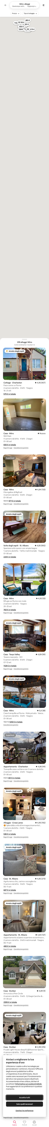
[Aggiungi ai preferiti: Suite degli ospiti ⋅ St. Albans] (42, 514)
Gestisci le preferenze (24, 1111)
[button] (10, 394)
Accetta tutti (24, 1097)
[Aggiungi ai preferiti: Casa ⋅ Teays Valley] (42, 623)
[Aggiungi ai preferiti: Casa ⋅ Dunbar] (42, 959)
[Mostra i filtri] (43, 5)
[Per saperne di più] (34, 345)
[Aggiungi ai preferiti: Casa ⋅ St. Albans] (42, 847)
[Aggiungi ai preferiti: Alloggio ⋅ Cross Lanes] (42, 791)
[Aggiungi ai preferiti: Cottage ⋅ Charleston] (42, 351)
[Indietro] (5, 5)
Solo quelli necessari (24, 1104)
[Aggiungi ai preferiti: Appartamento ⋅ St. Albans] (42, 903)
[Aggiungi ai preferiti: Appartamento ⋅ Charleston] (42, 735)
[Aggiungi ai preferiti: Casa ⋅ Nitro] (42, 402)
